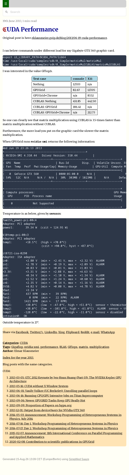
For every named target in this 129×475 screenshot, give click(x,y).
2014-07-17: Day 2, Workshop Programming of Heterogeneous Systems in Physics (63, 428)
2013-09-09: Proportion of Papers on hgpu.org (40, 405)
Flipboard (72, 332)
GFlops (72, 347)
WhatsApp (108, 332)
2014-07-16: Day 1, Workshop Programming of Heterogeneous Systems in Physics (63, 423)
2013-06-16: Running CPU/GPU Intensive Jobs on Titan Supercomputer (56, 395)
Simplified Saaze (79, 459)
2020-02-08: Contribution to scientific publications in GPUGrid (51, 441)
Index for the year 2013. (18, 357)
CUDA (24, 343)
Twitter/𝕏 (36, 332)
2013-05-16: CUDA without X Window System (38, 386)
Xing (61, 332)
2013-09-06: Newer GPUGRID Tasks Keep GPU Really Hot (47, 400)
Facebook (22, 332)
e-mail (95, 332)
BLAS (62, 347)
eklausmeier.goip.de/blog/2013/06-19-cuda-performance (69, 38)
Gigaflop (17, 347)
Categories (10, 343)
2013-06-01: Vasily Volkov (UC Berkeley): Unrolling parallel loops (53, 390)
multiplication (99, 347)
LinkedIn (51, 332)
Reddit (85, 332)
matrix (83, 347)
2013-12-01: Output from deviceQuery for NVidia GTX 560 (47, 410)
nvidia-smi (31, 347)
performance (49, 347)
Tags (6, 347)
